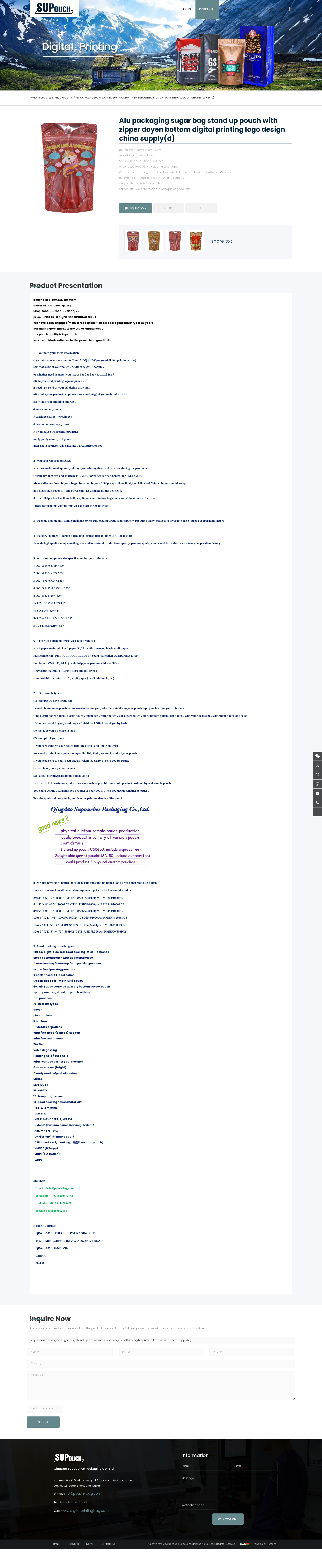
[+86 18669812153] (317, 774)
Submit (43, 1422)
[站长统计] (244, 1544)
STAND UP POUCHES (63, 98)
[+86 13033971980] (317, 784)
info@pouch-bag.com (82, 1494)
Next (199, 208)
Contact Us (248, 9)
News (227, 9)
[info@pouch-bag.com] (317, 793)
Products (207, 9)
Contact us (108, 1544)
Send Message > (228, 1519)
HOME (187, 9)
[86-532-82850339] (317, 802)
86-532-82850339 (73, 1502)
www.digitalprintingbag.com (85, 1511)
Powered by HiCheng (265, 1544)
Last (171, 208)
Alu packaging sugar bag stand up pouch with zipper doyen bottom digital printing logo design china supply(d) (145, 98)
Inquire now (138, 208)
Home (55, 1544)
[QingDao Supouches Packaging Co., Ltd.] (54, 8)
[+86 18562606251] (317, 765)
